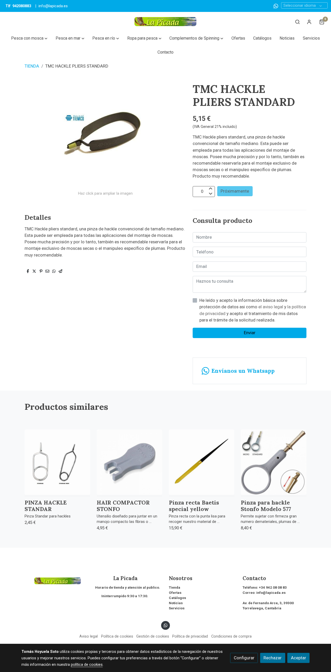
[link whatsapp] (276, 5)
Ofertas (175, 593)
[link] (165, 21)
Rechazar (273, 657)
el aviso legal (271, 306)
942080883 (21, 6)
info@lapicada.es (53, 6)
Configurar (244, 657)
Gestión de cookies (152, 636)
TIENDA (32, 66)
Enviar (249, 332)
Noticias (176, 603)
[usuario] (309, 21)
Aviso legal (88, 636)
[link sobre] (55, 580)
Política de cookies (117, 636)
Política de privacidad (190, 636)
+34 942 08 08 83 (273, 587)
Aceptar (298, 657)
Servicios (177, 608)
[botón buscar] (297, 21)
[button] (29, 38)
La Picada (116, 578)
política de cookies (87, 664)
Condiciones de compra (231, 636)
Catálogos (177, 598)
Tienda (174, 587)
